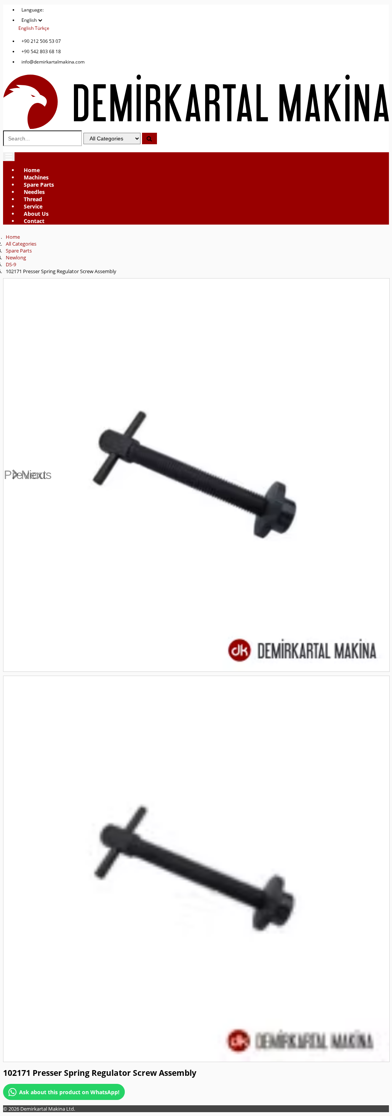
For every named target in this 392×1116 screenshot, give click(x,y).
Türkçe (42, 28)
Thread (33, 199)
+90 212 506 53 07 (41, 41)
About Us (36, 213)
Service (33, 206)
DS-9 (11, 264)
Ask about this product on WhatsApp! (69, 1092)
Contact (34, 221)
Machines (36, 177)
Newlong (16, 257)
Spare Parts (39, 184)
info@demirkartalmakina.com (53, 62)
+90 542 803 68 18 (41, 51)
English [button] (29, 20)
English (26, 28)
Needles (34, 192)
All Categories (21, 243)
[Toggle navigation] (9, 156)
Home (32, 170)
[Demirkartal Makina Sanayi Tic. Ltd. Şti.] (196, 126)
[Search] (149, 139)
